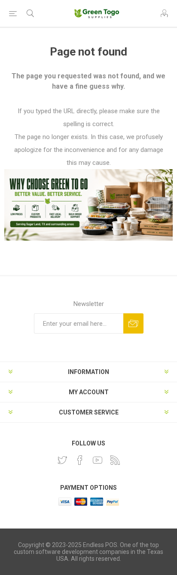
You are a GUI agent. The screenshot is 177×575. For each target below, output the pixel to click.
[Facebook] (80, 460)
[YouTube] (97, 460)
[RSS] (115, 460)
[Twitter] (62, 460)
